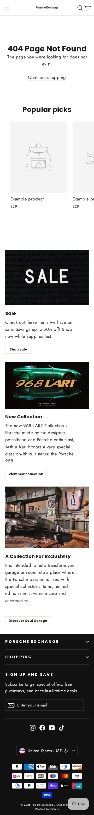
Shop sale (18, 349)
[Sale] (47, 277)
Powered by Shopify (47, 809)
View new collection (26, 474)
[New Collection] (47, 385)
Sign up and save (29, 674)
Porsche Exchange (32, 641)
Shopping (18, 656)
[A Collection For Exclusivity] (47, 517)
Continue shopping (47, 77)
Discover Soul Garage (28, 620)
